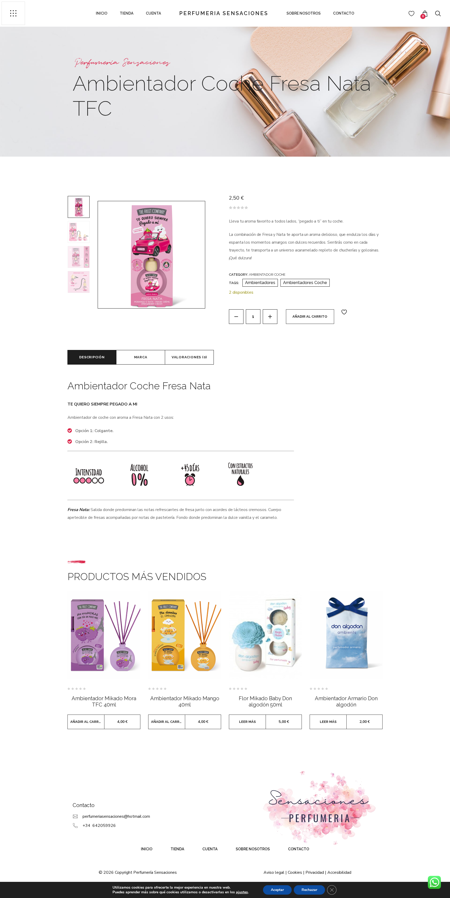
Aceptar (277, 889)
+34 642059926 (99, 825)
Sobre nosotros (303, 13)
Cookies (295, 872)
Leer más (247, 722)
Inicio (101, 13)
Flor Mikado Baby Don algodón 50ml (265, 701)
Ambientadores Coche (305, 282)
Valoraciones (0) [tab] (189, 357)
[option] (78, 206)
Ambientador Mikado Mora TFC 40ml (104, 701)
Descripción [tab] (92, 357)
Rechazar (309, 889)
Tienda (126, 13)
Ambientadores (260, 282)
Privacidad (314, 872)
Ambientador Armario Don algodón (346, 701)
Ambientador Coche (267, 274)
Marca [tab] (140, 357)
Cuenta (153, 13)
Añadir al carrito (309, 316)
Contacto (343, 13)
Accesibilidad (339, 872)
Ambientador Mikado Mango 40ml (184, 701)
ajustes (242, 892)
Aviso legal (274, 872)
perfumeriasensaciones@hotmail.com (116, 816)
